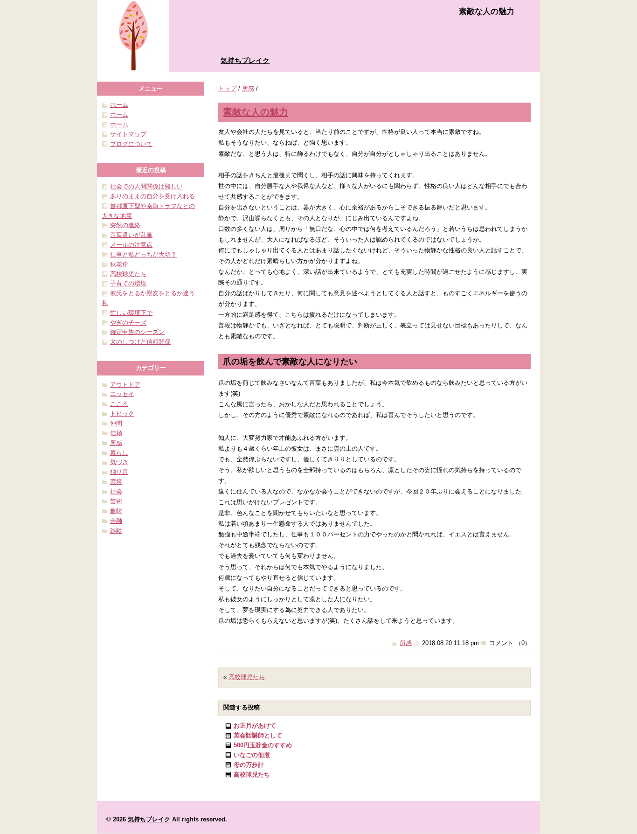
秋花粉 (119, 264)
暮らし (119, 452)
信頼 (116, 433)
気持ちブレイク (245, 60)
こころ (119, 403)
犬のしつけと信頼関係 (140, 341)
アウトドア (125, 384)
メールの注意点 (131, 244)
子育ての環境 (128, 283)
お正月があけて (255, 725)
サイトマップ (128, 134)
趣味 (116, 510)
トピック (122, 413)
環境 (116, 481)
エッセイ (122, 393)
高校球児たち (246, 677)
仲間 (116, 423)
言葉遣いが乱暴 (131, 234)
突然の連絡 (125, 225)
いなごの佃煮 (252, 754)
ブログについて (131, 143)
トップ (227, 88)
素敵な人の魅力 (255, 111)
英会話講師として (258, 735)
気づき (119, 462)
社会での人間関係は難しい (146, 186)
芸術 (116, 501)
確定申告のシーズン (137, 331)
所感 (248, 88)
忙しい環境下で (131, 312)
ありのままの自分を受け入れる (152, 196)
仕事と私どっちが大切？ (143, 254)
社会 (116, 491)
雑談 (116, 530)
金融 (116, 520)
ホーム (119, 104)
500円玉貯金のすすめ (263, 745)
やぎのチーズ (128, 322)
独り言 (119, 471)
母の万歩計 (249, 764)
